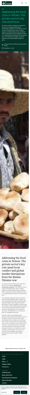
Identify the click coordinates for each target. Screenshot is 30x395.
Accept (24, 392)
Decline (17, 392)
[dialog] (14, 390)
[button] (22, 3)
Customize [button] (3, 392)
